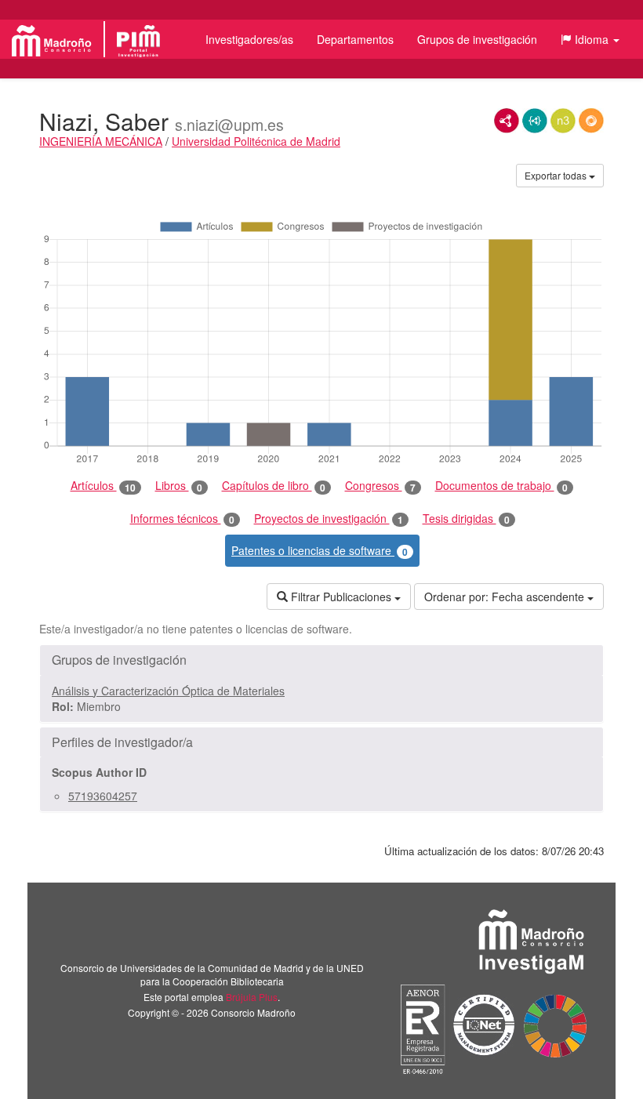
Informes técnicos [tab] (182, 518)
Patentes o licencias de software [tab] (319, 550)
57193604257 (102, 795)
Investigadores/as (249, 39)
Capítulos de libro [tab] (273, 485)
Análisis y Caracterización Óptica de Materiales (168, 690)
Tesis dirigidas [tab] (466, 518)
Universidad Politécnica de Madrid (256, 141)
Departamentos (355, 39)
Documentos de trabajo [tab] (501, 485)
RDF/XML (506, 120)
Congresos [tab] (380, 485)
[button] (590, 39)
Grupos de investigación (477, 39)
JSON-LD (534, 120)
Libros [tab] (178, 485)
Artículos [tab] (103, 485)
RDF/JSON (591, 120)
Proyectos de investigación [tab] (328, 518)
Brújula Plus (252, 996)
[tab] (321, 660)
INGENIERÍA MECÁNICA (100, 141)
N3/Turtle (563, 120)
